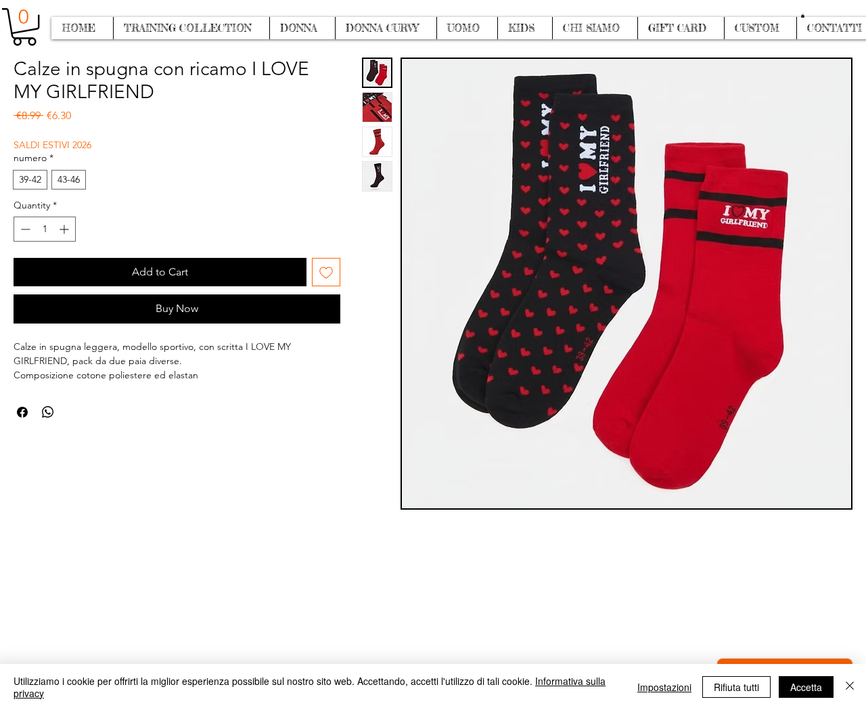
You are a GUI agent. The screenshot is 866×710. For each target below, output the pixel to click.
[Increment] (65, 229)
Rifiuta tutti (736, 687)
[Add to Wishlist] (326, 272)
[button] (802, 16)
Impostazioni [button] (664, 687)
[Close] (850, 687)
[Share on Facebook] (22, 412)
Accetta (806, 687)
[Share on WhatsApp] (48, 412)
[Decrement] (24, 229)
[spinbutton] (44, 229)
